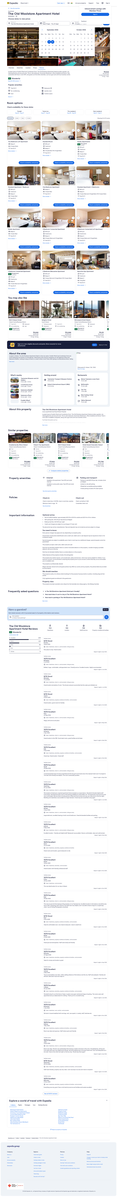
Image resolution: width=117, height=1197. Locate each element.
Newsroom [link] (9, 1165)
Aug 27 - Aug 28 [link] (45, 113)
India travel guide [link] (38, 1154)
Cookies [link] (62, 1157)
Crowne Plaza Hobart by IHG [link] (17, 1114)
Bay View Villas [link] (62, 1116)
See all (10, 96)
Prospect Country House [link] (16, 1116)
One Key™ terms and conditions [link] (67, 1163)
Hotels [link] (17, 1138)
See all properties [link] (15, 8)
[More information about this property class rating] (16, 16)
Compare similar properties (59, 471)
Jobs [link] (8, 1157)
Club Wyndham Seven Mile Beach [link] (19, 1122)
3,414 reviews (12, 635)
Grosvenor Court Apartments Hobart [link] (20, 1113)
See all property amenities (50, 491)
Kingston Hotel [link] (62, 1111)
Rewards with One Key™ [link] (39, 1176)
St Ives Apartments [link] (63, 1120)
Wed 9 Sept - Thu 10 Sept (51, 24)
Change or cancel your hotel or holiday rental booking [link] (97, 1158)
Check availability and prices (29, 162)
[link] (95, 21)
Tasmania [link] (28, 1138)
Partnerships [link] (10, 1163)
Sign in (108, 3)
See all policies (46, 506)
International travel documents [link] (94, 1167)
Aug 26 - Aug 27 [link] (19, 113)
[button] (45, 38)
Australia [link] (22, 1138)
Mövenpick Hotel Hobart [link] (16, 1109)
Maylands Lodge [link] (62, 1113)
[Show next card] (108, 319)
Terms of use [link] (63, 1160)
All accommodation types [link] (40, 1171)
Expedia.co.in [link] (11, 1138)
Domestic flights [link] (37, 1165)
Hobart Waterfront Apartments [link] (18, 1111)
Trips (97, 3)
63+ (106, 63)
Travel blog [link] (36, 1173)
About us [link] (9, 1154)
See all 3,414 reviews (13, 81)
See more (11, 361)
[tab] (13, 1105)
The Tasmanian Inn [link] (15, 1123)
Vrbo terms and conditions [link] (66, 1165)
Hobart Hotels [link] (35, 1138)
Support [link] (89, 1154)
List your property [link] (11, 1160)
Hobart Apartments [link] (63, 1119)
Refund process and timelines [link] (94, 1161)
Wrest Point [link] (61, 1122)
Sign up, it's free (103, 344)
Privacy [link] (61, 1154)
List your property (80, 3)
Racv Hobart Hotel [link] (15, 1120)
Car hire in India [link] (37, 1168)
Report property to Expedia (59, 1129)
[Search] (106, 617)
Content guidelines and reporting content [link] (70, 1168)
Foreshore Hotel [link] (62, 1114)
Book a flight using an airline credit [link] (95, 1164)
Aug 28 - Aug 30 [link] (71, 113)
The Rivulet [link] (61, 1123)
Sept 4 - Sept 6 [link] (98, 113)
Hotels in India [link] (37, 1157)
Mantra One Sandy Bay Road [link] (65, 1117)
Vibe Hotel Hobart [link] (15, 1119)
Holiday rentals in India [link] (39, 1160)
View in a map (81, 369)
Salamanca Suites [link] (62, 1109)
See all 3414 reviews (50, 1093)
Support (91, 3)
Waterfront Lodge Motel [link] (16, 1117)
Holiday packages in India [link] (40, 1163)
